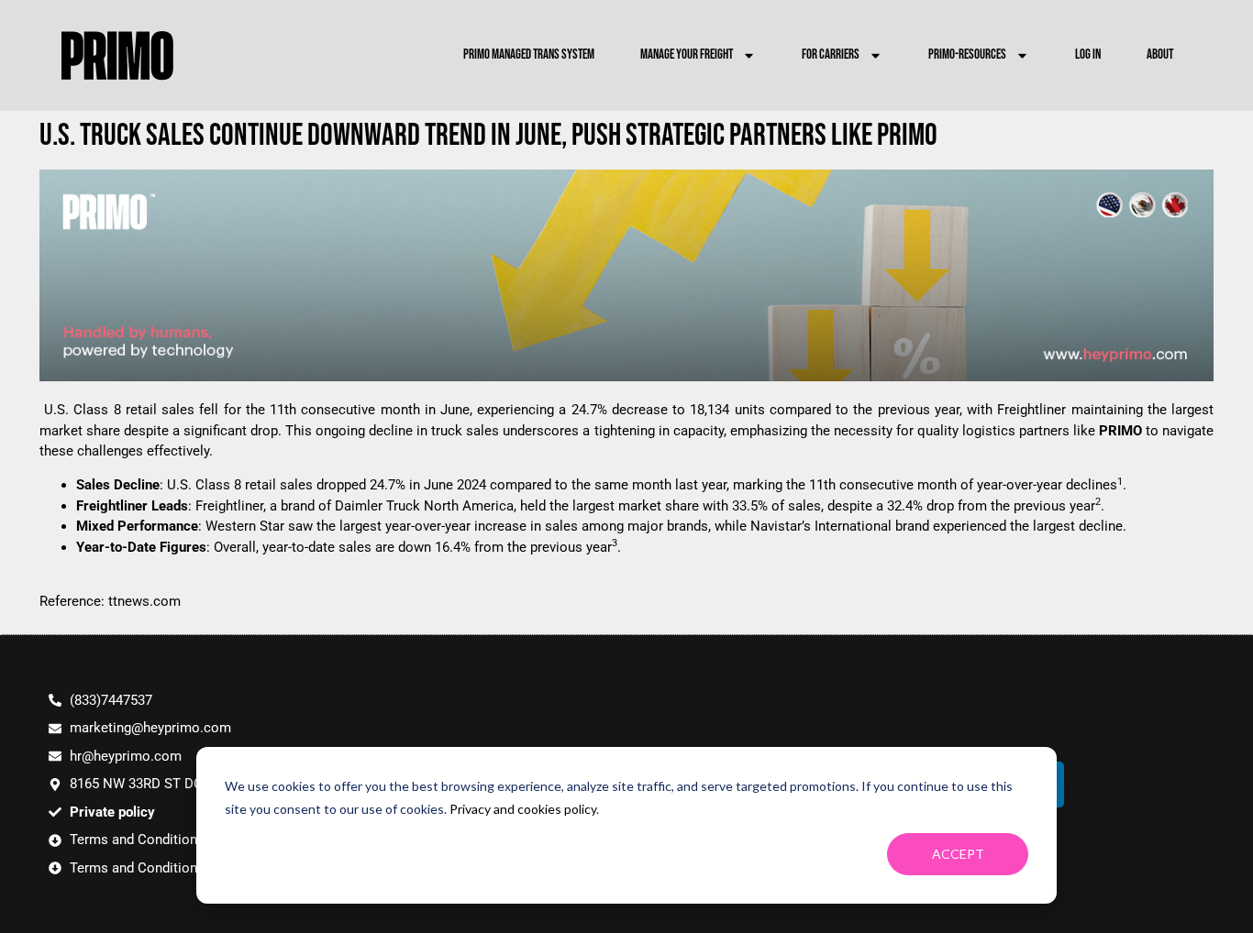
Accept (958, 854)
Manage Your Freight (686, 54)
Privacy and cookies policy (522, 809)
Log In (1088, 54)
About (1160, 54)
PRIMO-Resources (967, 54)
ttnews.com (144, 601)
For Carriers (830, 54)
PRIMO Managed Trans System (528, 54)
